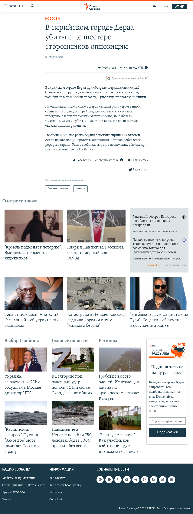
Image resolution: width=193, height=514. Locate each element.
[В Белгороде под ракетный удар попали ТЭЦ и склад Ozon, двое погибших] (73, 360)
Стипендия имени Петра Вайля (23, 485)
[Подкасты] (162, 479)
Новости (52, 19)
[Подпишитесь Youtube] (126, 479)
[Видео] (154, 6)
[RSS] (153, 479)
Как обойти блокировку (65, 485)
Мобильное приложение (18, 478)
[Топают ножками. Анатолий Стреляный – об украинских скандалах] (34, 293)
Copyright (55, 499)
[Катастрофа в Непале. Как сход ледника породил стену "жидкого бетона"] (96, 293)
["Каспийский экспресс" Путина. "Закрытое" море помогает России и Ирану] (26, 413)
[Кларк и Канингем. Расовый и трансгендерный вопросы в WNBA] (96, 226)
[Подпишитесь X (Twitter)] (118, 479)
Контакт (7, 499)
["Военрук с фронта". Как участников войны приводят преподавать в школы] (120, 418)
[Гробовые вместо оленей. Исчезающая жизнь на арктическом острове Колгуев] (120, 360)
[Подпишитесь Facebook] (109, 479)
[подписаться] (171, 479)
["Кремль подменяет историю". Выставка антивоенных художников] (34, 226)
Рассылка (55, 492)
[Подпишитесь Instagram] (144, 479)
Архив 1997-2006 (13, 492)
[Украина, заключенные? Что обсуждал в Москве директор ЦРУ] (26, 360)
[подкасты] (166, 6)
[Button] (107, 67)
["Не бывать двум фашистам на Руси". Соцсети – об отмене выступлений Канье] (159, 293)
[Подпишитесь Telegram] (135, 479)
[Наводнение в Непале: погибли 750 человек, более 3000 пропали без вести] (73, 413)
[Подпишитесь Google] (100, 479)
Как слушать (57, 478)
